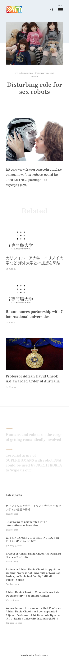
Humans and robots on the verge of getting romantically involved (34, 437)
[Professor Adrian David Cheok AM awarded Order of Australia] (34, 369)
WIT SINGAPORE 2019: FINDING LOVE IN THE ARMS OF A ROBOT (32, 539)
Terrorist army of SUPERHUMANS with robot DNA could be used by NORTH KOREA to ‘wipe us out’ (34, 463)
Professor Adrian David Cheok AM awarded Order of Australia (33, 379)
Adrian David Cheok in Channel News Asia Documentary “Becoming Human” (32, 594)
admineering (26, 73)
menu (60, 5)
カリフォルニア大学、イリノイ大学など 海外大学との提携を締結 (34, 261)
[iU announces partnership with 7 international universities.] (21, 304)
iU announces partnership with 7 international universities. (34, 314)
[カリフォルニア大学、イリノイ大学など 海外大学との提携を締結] (21, 251)
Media (34, 76)
